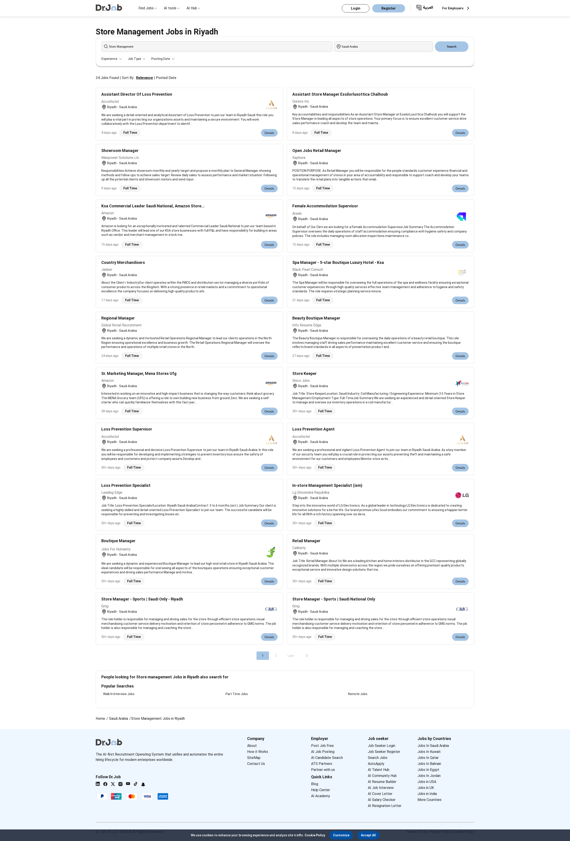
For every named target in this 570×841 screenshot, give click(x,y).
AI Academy (320, 796)
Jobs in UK (425, 788)
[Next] (307, 655)
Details (269, 133)
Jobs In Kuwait (429, 752)
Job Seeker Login (381, 746)
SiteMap (254, 758)
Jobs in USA (426, 782)
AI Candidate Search (327, 758)
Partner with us (323, 770)
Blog (314, 784)
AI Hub (192, 8)
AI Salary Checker (381, 800)
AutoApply (376, 764)
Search (451, 46)
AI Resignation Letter (384, 806)
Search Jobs (377, 758)
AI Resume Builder (382, 782)
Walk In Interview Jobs (118, 694)
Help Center (320, 790)
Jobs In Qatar (428, 758)
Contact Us (256, 764)
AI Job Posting (322, 752)
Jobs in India (427, 794)
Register (388, 8)
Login (355, 8)
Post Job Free (322, 746)
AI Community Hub (382, 776)
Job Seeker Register (384, 752)
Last (291, 655)
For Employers (453, 8)
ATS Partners (321, 764)
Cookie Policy (315, 835)
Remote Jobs (357, 694)
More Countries (429, 800)
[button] (341, 835)
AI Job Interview (381, 788)
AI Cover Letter (380, 794)
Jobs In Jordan (429, 776)
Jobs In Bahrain (429, 764)
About (252, 746)
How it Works (257, 752)
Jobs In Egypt (428, 770)
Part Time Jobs (237, 694)
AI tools (170, 8)
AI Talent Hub (378, 770)
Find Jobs (146, 8)
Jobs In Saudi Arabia (433, 746)
